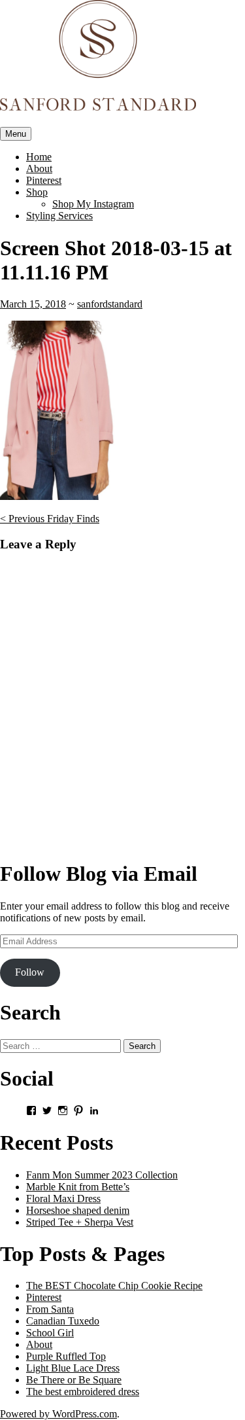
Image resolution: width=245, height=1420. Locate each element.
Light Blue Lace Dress (73, 1368)
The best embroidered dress (82, 1391)
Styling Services (59, 215)
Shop (37, 192)
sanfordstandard (109, 304)
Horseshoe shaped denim (77, 1210)
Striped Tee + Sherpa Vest (79, 1222)
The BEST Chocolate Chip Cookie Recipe (114, 1285)
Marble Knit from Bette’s (77, 1186)
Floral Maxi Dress (63, 1198)
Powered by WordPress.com (58, 1413)
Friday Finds (49, 518)
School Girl (50, 1332)
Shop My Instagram (93, 203)
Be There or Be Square (74, 1379)
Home (39, 156)
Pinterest (43, 180)
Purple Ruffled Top (66, 1356)
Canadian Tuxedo (62, 1320)
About (39, 168)
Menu (15, 134)
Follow (29, 972)
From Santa (50, 1309)
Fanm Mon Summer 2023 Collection (102, 1174)
